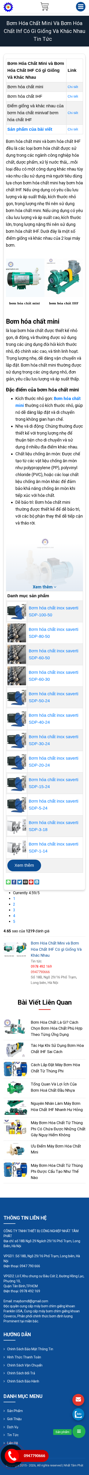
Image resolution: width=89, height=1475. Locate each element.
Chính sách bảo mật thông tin (30, 1349)
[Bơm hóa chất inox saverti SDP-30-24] (16, 740)
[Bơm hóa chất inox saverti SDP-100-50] (16, 611)
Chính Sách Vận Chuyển (24, 1365)
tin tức (42, 39)
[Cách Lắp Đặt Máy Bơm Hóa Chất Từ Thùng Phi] (15, 1068)
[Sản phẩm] (78, 1431)
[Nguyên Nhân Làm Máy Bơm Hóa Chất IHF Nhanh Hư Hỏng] (15, 1107)
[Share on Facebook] (14, 881)
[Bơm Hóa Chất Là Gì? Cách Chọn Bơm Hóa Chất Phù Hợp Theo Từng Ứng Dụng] (15, 1026)
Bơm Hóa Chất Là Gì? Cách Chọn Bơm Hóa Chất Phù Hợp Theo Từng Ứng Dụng (56, 1028)
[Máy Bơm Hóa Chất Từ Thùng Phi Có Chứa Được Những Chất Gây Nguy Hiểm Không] (15, 1126)
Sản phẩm (15, 1411)
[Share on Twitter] (19, 881)
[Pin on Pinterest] (31, 881)
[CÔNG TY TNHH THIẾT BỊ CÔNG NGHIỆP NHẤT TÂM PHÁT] (8, 7)
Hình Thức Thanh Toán (24, 1357)
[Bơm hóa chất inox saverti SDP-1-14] (16, 847)
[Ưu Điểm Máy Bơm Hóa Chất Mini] (15, 1150)
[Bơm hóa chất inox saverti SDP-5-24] (16, 804)
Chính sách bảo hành (23, 1381)
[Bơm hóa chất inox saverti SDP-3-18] (16, 826)
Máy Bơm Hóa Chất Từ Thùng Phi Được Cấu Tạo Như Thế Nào (57, 1171)
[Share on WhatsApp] (8, 881)
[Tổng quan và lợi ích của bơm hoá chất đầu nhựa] (15, 1088)
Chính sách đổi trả (21, 1373)
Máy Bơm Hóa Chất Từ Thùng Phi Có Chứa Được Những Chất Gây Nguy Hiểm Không (58, 1128)
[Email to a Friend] (25, 881)
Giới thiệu (14, 1419)
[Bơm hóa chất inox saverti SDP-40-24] (16, 718)
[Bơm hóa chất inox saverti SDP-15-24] (16, 783)
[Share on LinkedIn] (36, 881)
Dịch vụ (12, 1427)
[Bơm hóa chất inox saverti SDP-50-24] (16, 697)
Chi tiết (73, 87)
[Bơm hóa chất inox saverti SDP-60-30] (16, 675)
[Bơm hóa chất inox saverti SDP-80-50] (16, 632)
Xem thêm (24, 865)
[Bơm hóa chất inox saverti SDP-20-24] (16, 761)
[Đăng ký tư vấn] (78, 1400)
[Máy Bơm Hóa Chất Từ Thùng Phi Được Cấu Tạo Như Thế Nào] (15, 1169)
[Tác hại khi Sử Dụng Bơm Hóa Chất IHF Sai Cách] (15, 1049)
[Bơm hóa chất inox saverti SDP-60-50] (16, 654)
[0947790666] (78, 1414)
